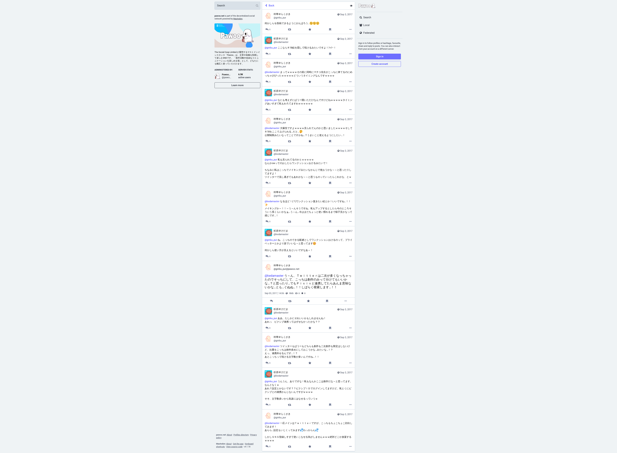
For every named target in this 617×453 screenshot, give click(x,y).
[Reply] (271, 301)
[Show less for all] (351, 5)
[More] (350, 29)
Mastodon (237, 19)
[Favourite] (310, 29)
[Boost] (289, 29)
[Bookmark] (330, 29)
